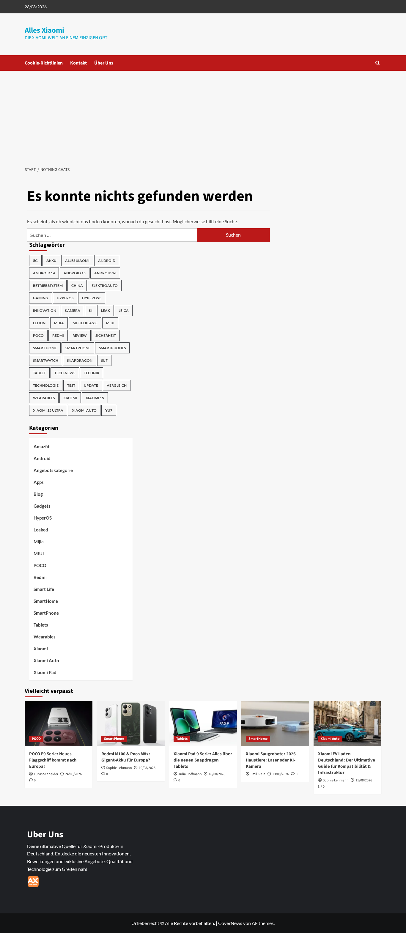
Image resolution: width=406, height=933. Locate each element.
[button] (377, 63)
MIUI (110, 323)
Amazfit (42, 446)
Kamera (72, 310)
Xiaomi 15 (95, 398)
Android (106, 260)
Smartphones (112, 348)
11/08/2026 (363, 780)
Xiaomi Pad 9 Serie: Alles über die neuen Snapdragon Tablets (203, 760)
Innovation (44, 310)
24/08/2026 (73, 774)
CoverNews (230, 923)
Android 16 (105, 273)
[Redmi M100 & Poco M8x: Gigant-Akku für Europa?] (131, 723)
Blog (38, 494)
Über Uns (103, 63)
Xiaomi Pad (45, 672)
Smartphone (77, 348)
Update (91, 385)
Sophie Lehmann (119, 767)
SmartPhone (46, 613)
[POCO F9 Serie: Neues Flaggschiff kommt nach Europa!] (58, 723)
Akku (51, 260)
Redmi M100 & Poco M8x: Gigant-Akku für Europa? (125, 757)
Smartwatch (45, 360)
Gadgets (42, 506)
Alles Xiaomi (44, 30)
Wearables (44, 398)
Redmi (58, 335)
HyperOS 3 (91, 298)
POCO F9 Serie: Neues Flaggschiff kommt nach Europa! (53, 760)
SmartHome (46, 601)
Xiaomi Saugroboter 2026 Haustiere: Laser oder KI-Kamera (271, 760)
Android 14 (44, 273)
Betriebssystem (48, 285)
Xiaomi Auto (84, 410)
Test (71, 385)
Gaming (40, 298)
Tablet (39, 373)
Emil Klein (258, 774)
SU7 (104, 360)
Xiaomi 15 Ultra (48, 410)
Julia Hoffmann (190, 774)
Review (80, 335)
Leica (124, 310)
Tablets (41, 624)
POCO (38, 335)
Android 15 (75, 273)
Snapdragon (79, 360)
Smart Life (44, 589)
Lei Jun (39, 323)
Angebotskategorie (53, 470)
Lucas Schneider (46, 774)
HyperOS (65, 298)
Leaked (41, 529)
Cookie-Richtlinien (44, 63)
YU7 (108, 410)
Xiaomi (70, 398)
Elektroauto (105, 285)
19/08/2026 (147, 767)
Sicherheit (105, 335)
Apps (39, 482)
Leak (105, 310)
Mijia (59, 323)
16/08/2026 (217, 774)
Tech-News (64, 373)
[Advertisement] (203, 115)
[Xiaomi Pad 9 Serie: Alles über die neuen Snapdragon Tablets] (203, 723)
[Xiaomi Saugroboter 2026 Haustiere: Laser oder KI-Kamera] (275, 723)
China (77, 285)
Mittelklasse (85, 323)
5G (35, 260)
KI (90, 310)
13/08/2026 (280, 774)
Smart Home (45, 348)
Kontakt (78, 63)
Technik (91, 373)
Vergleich (117, 385)
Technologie (46, 385)
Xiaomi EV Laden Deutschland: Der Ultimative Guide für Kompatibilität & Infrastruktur (346, 763)
